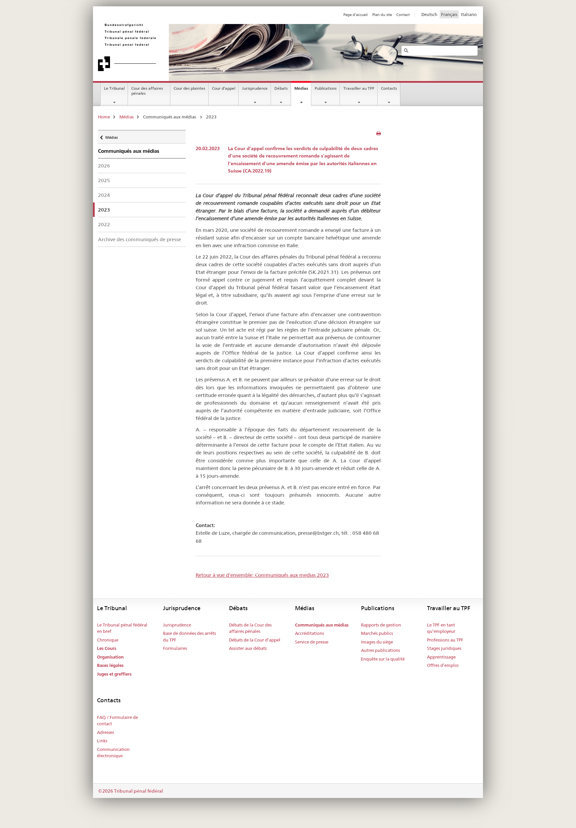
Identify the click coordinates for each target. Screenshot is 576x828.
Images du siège (377, 642)
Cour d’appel (223, 88)
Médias (301, 88)
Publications (326, 88)
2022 (104, 224)
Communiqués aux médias (322, 625)
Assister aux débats (248, 648)
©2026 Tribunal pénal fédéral (130, 791)
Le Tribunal (114, 88)
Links (102, 740)
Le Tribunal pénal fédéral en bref (122, 628)
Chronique (107, 640)
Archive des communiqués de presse (139, 239)
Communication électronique (113, 753)
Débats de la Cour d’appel (254, 640)
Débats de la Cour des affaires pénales (250, 628)
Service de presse (311, 642)
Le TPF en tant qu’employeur (441, 628)
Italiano (469, 14)
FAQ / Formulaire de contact (117, 721)
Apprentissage (441, 657)
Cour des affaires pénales (147, 91)
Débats (281, 88)
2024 (104, 195)
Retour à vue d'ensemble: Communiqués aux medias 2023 (262, 575)
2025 (104, 180)
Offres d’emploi (443, 665)
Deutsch (429, 14)
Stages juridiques (444, 648)
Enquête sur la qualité (383, 659)
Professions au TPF (445, 640)
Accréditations (309, 633)
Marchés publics (377, 633)
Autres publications (380, 650)
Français (449, 14)
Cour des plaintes (189, 88)
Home (104, 116)
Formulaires (175, 648)
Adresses (105, 732)
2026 (104, 165)
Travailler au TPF (358, 88)
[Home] (193, 47)
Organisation (110, 657)
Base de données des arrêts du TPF (189, 637)
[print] (378, 133)
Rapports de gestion (381, 625)
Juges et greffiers (114, 674)
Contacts (389, 88)
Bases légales (110, 665)
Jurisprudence (255, 88)
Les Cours (106, 648)
